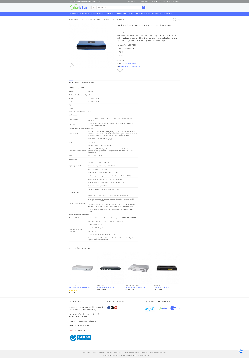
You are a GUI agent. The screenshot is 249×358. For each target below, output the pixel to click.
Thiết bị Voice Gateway (113, 19)
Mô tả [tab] (71, 82)
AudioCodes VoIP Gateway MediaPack (130, 66)
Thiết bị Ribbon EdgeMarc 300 (135, 288)
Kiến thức (162, 1)
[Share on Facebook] (118, 70)
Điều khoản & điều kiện (158, 352)
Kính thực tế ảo (156, 13)
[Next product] (174, 19)
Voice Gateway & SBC (96, 13)
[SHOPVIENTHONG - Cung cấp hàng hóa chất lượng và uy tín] (79, 7)
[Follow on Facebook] (152, 1)
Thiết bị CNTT (134, 13)
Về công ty (87, 352)
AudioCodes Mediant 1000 (105, 288)
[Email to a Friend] (121, 70)
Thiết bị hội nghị (74, 13)
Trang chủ (74, 19)
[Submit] (143, 7)
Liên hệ (131, 352)
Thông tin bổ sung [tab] (81, 82)
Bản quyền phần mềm (122, 13)
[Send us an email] (154, 1)
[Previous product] (178, 19)
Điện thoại (85, 13)
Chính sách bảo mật (142, 352)
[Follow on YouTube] (156, 1)
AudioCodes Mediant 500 (162, 288)
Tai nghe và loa (109, 13)
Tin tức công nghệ (98, 352)
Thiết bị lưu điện (146, 13)
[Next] (179, 274)
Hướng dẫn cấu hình (173, 1)
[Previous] (69, 274)
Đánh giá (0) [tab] (93, 82)
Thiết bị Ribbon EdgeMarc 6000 (79, 288)
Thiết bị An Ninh (167, 13)
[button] (72, 65)
